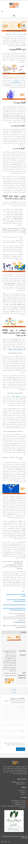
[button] (2, 11)
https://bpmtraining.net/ (20, 622)
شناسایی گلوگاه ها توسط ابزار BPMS (17, 349)
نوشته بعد (14, 692)
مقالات (14, 34)
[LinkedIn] (2, 842)
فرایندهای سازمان (16, 396)
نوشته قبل (14, 689)
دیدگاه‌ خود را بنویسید (21, 34)
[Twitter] (6, 842)
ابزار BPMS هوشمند (16, 82)
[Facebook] (9, 842)
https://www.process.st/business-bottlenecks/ (14, 604)
